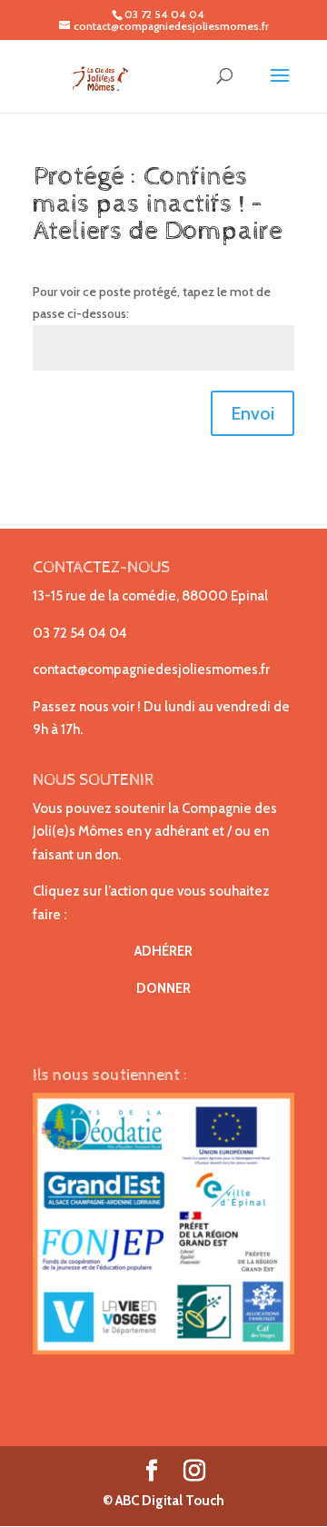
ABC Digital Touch (168, 1500)
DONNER (163, 988)
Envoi (252, 413)
